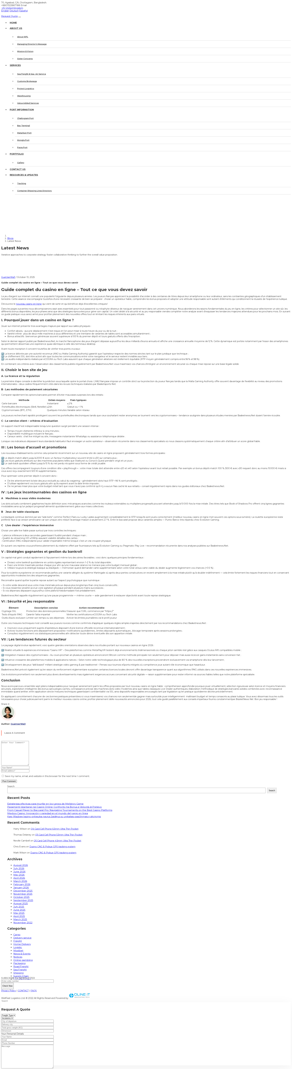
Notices (17, 956)
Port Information (22, 109)
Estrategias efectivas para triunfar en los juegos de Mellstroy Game (45, 803)
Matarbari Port (24, 133)
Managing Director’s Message (32, 44)
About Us (16, 28)
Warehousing (24, 96)
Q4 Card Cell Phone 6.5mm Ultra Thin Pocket (54, 828)
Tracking (21, 183)
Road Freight (20, 966)
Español (23, 10)
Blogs (10, 238)
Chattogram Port (25, 118)
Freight (17, 941)
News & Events (21, 953)
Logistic (17, 947)
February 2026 (21, 884)
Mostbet (18, 950)
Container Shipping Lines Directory (34, 191)
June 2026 (19, 871)
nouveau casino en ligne (29, 304)
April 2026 (19, 878)
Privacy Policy (8, 990)
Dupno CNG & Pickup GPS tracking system (52, 846)
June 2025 (19, 909)
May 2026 (18, 874)
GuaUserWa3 (8, 277)
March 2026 (20, 881)
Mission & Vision (25, 51)
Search (11, 786)
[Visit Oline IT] (79, 998)
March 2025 (20, 919)
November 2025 (22, 893)
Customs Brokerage (27, 81)
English (5, 10)
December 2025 (23, 890)
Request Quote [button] (9, 16)
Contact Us (18, 169)
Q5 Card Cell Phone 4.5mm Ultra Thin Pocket (57, 840)
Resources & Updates (24, 175)
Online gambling (23, 960)
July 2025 (18, 906)
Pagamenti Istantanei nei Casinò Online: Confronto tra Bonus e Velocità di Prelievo (54, 806)
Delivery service (22, 937)
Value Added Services (28, 103)
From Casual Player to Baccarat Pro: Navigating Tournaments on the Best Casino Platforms (59, 810)
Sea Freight (20, 969)
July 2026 (18, 868)
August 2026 (20, 865)
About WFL (22, 37)
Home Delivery (22, 944)
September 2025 (23, 900)
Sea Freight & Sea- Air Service (31, 74)
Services (15, 65)
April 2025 (19, 916)
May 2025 (18, 913)
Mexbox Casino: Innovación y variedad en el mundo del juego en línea (47, 813)
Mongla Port (23, 140)
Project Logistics (25, 88)
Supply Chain (21, 976)
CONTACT (23, 990)
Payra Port (22, 147)
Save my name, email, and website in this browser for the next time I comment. (47, 776)
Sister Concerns (25, 59)
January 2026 (21, 887)
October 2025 (21, 897)
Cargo (16, 934)
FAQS (34, 990)
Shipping (18, 972)
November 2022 (22, 922)
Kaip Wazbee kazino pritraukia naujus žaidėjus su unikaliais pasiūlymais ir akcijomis (54, 816)
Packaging (19, 963)
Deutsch (14, 10)
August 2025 (20, 903)
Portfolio (17, 154)
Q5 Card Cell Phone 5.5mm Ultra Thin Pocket (58, 834)
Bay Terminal (23, 125)
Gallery (20, 163)
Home (13, 22)
